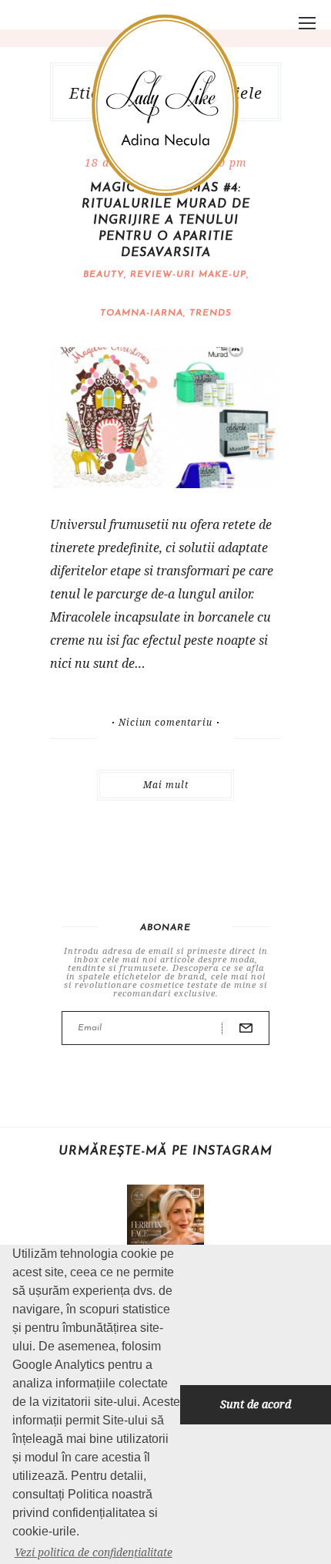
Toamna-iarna (141, 313)
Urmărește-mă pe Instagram (165, 1151)
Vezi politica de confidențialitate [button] (93, 1552)
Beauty (103, 274)
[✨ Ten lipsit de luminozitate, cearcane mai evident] (165, 1223)
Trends (210, 313)
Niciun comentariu (165, 722)
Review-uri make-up (188, 274)
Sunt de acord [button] (255, 1404)
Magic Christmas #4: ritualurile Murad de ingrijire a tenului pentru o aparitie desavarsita (166, 220)
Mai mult (166, 784)
